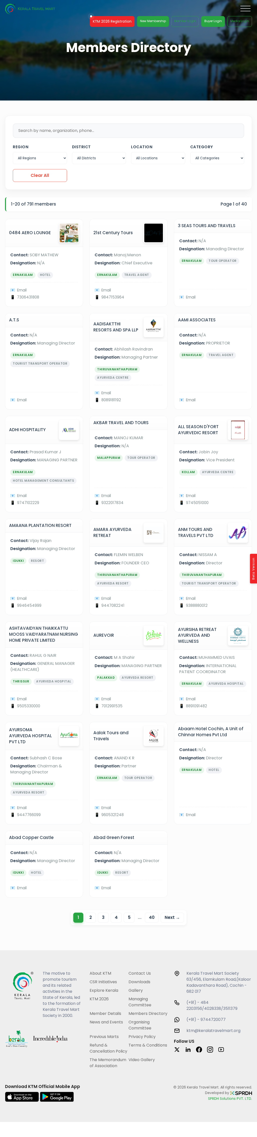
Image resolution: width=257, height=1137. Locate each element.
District (81, 147)
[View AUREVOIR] (128, 668)
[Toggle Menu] (245, 9)
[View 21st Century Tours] (128, 263)
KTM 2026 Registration (112, 21)
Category (201, 147)
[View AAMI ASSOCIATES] (213, 361)
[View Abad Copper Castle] (44, 864)
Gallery (135, 990)
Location (141, 147)
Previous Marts (104, 1037)
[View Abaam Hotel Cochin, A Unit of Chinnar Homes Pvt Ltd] (213, 773)
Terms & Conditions (147, 1045)
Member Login (185, 21)
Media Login (239, 21)
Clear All (40, 175)
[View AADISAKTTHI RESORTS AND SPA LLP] (128, 361)
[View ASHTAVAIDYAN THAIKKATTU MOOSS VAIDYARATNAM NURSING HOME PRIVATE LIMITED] (44, 668)
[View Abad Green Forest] (128, 864)
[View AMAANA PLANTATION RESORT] (44, 567)
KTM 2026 (99, 999)
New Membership (153, 21)
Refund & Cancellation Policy (108, 1048)
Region (20, 147)
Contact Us (139, 973)
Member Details (105, 1013)
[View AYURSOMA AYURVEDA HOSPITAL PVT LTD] (44, 773)
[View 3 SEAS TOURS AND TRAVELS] (213, 263)
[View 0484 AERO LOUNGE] (44, 263)
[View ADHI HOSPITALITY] (44, 464)
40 (152, 917)
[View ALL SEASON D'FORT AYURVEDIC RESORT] (213, 464)
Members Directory (147, 1013)
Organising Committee (139, 1025)
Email (22, 290)
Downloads (139, 982)
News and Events (106, 1022)
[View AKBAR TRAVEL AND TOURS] (128, 464)
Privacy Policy (142, 1037)
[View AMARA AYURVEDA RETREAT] (128, 567)
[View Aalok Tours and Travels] (128, 773)
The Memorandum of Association (108, 1063)
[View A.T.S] (44, 361)
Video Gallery (141, 1060)
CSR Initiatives (103, 982)
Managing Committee (139, 1002)
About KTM (100, 973)
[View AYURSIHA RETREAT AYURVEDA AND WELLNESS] (213, 668)
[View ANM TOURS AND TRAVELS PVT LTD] (213, 567)
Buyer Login (213, 21)
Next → (172, 917)
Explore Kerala (104, 990)
